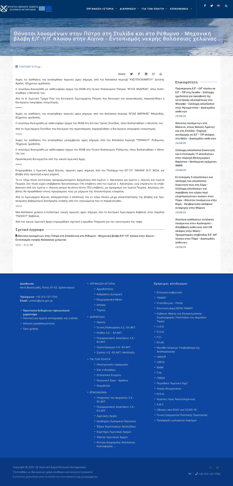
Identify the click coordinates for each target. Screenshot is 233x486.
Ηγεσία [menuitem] (101, 322)
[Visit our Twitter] (217, 468)
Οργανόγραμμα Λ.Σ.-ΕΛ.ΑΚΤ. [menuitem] (114, 347)
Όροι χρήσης (30, 328)
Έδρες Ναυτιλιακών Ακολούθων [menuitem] (116, 426)
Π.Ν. (159, 372)
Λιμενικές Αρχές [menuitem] (107, 415)
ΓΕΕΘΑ (161, 377)
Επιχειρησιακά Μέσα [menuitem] (109, 299)
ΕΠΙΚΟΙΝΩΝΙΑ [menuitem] (98, 392)
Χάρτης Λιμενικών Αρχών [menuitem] (112, 437)
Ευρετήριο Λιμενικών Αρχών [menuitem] (114, 431)
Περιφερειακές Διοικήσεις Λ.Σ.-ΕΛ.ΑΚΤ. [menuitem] (116, 339)
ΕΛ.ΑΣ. (161, 342)
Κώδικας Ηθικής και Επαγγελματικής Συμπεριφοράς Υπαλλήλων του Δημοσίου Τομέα (181, 317)
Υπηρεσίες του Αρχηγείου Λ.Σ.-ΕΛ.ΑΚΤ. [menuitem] (115, 399)
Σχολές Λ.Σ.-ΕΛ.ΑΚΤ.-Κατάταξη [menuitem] (116, 352)
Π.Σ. (159, 337)
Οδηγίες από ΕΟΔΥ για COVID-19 (177, 409)
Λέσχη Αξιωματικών (169, 388)
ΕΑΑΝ (160, 367)
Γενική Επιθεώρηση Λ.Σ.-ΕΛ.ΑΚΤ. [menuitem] (116, 327)
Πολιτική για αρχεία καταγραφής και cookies (50, 318)
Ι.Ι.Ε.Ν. (161, 326)
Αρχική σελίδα (17, 50)
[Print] (160, 74)
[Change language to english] (218, 6)
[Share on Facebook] (139, 74)
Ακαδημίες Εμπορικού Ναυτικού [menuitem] (116, 421)
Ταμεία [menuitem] (101, 310)
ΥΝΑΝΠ (161, 297)
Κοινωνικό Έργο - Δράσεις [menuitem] (112, 380)
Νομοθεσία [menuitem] (103, 385)
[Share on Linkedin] (146, 74)
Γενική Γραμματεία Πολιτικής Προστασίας (182, 414)
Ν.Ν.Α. (161, 393)
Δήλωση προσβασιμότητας (39, 323)
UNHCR (161, 356)
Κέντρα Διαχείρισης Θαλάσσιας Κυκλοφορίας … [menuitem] (116, 444)
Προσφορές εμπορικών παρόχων (177, 420)
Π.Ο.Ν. (161, 331)
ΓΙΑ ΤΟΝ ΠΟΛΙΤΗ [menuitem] (100, 359)
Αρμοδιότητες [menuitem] (105, 288)
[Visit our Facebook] (211, 468)
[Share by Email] (153, 74)
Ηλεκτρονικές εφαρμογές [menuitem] (112, 364)
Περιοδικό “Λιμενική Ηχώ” (172, 383)
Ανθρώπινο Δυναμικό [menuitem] (109, 294)
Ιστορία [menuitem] (101, 304)
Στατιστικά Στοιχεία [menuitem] (109, 375)
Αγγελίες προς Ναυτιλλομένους (176, 399)
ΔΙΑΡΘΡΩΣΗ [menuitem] (97, 316)
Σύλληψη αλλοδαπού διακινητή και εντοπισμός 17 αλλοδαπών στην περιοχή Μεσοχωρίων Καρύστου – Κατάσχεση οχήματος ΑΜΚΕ (196, 157)
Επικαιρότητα (36, 50)
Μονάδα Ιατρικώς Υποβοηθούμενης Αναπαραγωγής (178, 349)
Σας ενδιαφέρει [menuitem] (106, 369)
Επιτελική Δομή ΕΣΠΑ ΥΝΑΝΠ (175, 308)
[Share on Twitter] (131, 74)
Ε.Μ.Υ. (160, 404)
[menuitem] (181, 9)
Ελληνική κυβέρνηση (169, 292)
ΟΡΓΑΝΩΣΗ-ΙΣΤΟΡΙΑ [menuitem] (102, 283)
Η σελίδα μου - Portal (169, 302)
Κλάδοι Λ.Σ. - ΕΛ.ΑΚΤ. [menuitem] (110, 332)
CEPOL (161, 362)
